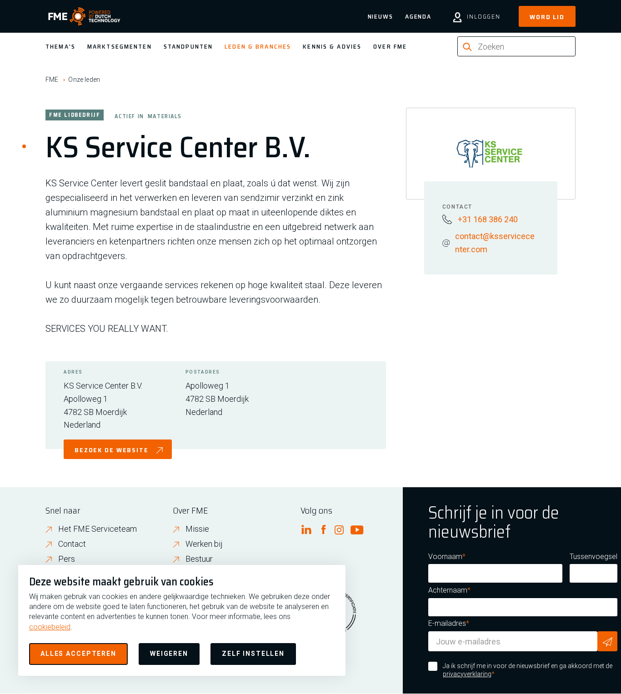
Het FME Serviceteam (97, 529)
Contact (72, 544)
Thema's (60, 46)
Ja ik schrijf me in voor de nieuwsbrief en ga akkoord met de (527, 670)
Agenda (418, 16)
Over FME (390, 46)
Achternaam (447, 590)
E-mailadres (447, 623)
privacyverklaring (467, 674)
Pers (66, 559)
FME (51, 79)
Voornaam (445, 556)
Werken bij (204, 544)
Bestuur (199, 559)
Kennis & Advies (332, 46)
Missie (197, 529)
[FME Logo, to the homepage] (84, 16)
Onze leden (84, 79)
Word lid (547, 17)
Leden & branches (258, 46)
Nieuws (380, 16)
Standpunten (188, 46)
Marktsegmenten (119, 46)
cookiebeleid (49, 627)
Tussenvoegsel (593, 556)
